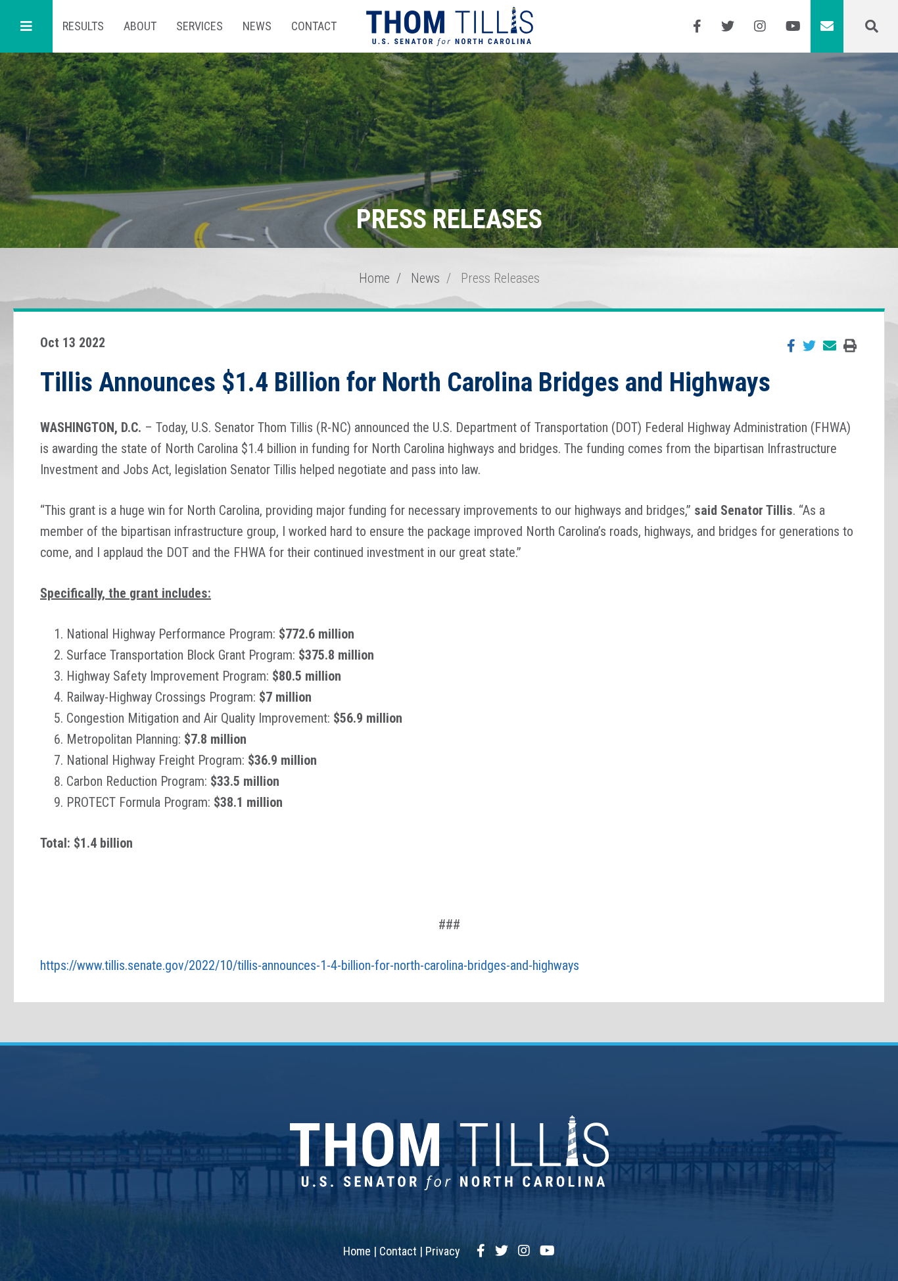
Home (374, 278)
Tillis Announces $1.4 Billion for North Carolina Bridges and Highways (405, 382)
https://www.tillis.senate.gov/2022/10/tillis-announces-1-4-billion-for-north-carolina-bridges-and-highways (309, 965)
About (140, 26)
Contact (314, 26)
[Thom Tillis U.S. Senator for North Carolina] (449, 26)
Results (83, 26)
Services (199, 26)
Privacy (442, 1251)
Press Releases (500, 278)
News (257, 26)
